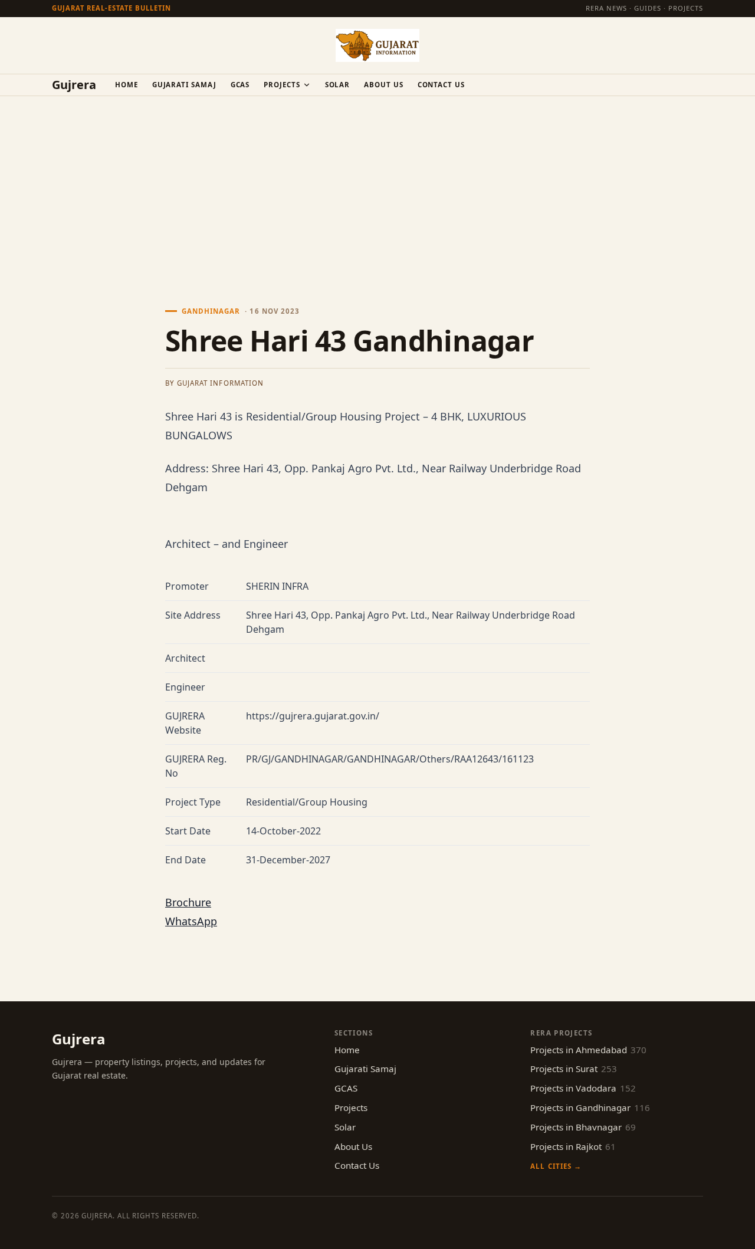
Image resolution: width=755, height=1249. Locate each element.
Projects (282, 84)
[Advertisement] (377, 184)
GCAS (240, 84)
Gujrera (74, 85)
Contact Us (441, 84)
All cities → (555, 1166)
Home (126, 84)
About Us (383, 84)
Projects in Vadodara (583, 1088)
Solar (337, 84)
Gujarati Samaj (184, 84)
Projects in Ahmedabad (588, 1050)
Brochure (188, 902)
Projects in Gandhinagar (590, 1107)
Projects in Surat (573, 1068)
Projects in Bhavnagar (583, 1127)
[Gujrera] (377, 45)
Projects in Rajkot (573, 1146)
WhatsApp (191, 921)
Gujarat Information (220, 383)
